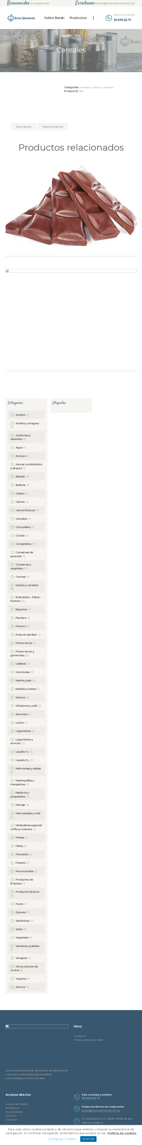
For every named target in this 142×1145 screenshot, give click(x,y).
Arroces (21, 456)
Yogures (21, 978)
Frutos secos (24, 643)
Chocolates (23, 527)
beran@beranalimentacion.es (101, 1110)
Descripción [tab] (24, 126)
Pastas (20, 837)
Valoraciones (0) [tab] (53, 126)
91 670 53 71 (91, 1098)
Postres (21, 862)
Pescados (22, 854)
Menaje (20, 805)
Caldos (20, 493)
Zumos (20, 987)
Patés (19, 846)
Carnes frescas (25, 510)
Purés (19, 904)
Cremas (21, 576)
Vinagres (21, 958)
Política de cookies (122, 1133)
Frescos (21, 626)
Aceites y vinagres (27, 423)
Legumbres (23, 731)
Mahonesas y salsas (28, 768)
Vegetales (22, 937)
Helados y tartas (26, 689)
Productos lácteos (27, 891)
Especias (21, 609)
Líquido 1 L (22, 751)
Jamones (22, 714)
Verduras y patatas (27, 946)
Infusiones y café (27, 705)
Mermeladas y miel (28, 813)
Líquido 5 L (22, 760)
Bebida (20, 476)
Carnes (20, 501)
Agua (19, 447)
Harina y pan (23, 680)
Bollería (20, 485)
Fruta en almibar (26, 634)
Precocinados (25, 871)
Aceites (20, 415)
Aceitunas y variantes (20, 437)
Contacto (80, 1035)
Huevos (20, 697)
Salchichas (23, 920)
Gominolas (23, 672)
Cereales (84, 87)
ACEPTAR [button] (88, 1138)
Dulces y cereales (102, 87)
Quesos (21, 912)
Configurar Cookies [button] (62, 1139)
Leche (20, 722)
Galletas (21, 663)
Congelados (23, 544)
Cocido (20, 535)
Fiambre (21, 618)
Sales (19, 929)
